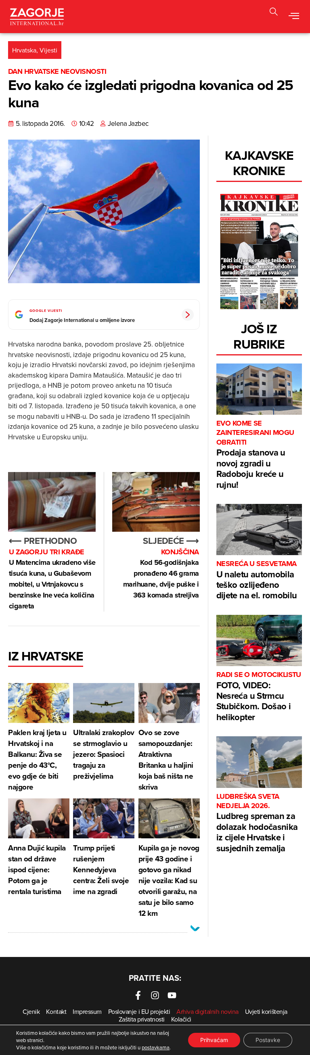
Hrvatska (24, 50)
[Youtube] (172, 995)
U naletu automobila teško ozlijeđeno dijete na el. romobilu (256, 580)
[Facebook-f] (138, 995)
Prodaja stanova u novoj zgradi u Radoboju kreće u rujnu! (255, 455)
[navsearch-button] (273, 12)
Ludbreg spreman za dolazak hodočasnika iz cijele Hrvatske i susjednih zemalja (256, 823)
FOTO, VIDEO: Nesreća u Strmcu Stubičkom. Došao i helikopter (258, 696)
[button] (294, 16)
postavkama (156, 1047)
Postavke (268, 1039)
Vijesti (48, 50)
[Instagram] (155, 995)
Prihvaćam (214, 1039)
